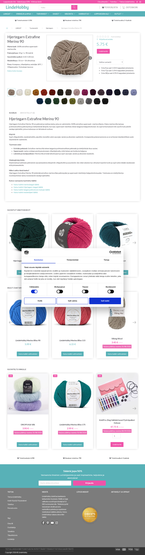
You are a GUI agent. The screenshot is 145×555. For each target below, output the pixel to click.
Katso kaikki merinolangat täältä (26, 184)
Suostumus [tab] (38, 260)
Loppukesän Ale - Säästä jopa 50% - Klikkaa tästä (22, 2)
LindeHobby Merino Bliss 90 (28, 340)
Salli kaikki (105, 301)
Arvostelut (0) (27, 113)
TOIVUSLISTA (111, 7)
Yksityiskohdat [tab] (72, 260)
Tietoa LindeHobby (127, 2)
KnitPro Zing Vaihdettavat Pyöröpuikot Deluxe (117, 421)
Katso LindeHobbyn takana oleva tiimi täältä (54, 514)
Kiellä (40, 301)
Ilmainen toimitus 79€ (73, 20)
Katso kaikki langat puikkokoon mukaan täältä (32, 190)
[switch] (60, 291)
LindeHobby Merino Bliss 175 (72, 424)
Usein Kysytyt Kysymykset (17, 501)
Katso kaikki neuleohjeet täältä (26, 192)
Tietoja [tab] (106, 260)
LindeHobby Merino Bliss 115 (72, 340)
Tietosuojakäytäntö (64, 549)
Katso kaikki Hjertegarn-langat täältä (28, 187)
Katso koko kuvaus (14, 71)
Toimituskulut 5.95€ (24, 20)
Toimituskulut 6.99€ (26, 458)
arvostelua (116, 37)
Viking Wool (117, 338)
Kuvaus (13, 113)
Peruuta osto (12, 508)
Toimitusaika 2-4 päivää (122, 20)
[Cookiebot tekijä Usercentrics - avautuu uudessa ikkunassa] (111, 252)
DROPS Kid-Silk (28, 424)
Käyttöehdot (48, 549)
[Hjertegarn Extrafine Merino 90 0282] (69, 58)
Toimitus (113, 2)
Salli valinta (72, 301)
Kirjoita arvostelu (106, 39)
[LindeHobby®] (17, 6)
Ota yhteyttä (103, 2)
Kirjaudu (89, 483)
